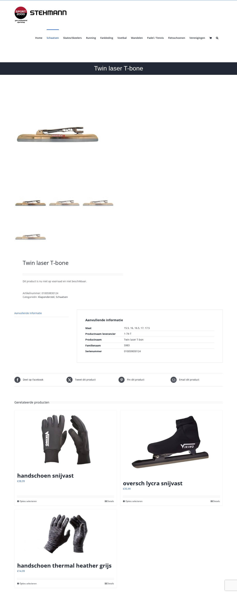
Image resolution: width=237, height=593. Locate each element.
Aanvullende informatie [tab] (28, 313)
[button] (217, 37)
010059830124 (132, 351)
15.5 (126, 328)
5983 (127, 345)
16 (131, 328)
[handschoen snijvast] (66, 440)
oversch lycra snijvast (153, 483)
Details (110, 501)
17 (142, 328)
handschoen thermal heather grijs (64, 565)
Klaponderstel (46, 297)
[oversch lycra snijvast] (171, 443)
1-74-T (127, 333)
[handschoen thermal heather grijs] (66, 533)
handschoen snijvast (45, 475)
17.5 (147, 328)
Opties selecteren (28, 501)
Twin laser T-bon (133, 339)
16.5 (136, 328)
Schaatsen (62, 297)
